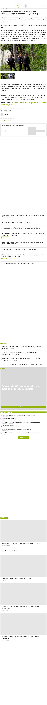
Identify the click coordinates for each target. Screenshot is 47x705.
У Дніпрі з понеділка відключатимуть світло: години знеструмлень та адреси (19, 353)
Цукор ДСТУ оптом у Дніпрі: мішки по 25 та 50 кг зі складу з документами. (21, 607)
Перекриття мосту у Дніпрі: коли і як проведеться (17, 222)
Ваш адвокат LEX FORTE (9, 550)
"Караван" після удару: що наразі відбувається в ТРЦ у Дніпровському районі (20, 359)
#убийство (6, 110)
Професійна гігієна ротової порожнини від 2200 (17, 578)
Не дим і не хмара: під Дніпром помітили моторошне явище (22, 364)
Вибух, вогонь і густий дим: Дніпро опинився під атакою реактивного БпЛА (21, 348)
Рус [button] (42, 5)
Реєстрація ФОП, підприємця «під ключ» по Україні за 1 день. (21, 543)
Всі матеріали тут (23, 406)
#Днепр (2, 110)
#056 (10, 110)
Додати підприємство (23, 437)
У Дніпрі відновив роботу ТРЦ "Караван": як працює (17, 263)
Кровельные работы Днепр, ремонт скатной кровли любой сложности (20, 637)
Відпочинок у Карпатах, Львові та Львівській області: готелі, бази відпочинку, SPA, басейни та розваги (21, 255)
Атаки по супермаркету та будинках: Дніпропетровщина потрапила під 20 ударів (22, 216)
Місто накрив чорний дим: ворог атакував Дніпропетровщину (20, 228)
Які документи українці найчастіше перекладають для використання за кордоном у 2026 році (23, 234)
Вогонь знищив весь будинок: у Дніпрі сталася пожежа (18, 249)
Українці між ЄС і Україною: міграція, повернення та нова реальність (20, 387)
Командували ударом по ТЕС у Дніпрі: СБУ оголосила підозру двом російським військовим (22, 243)
